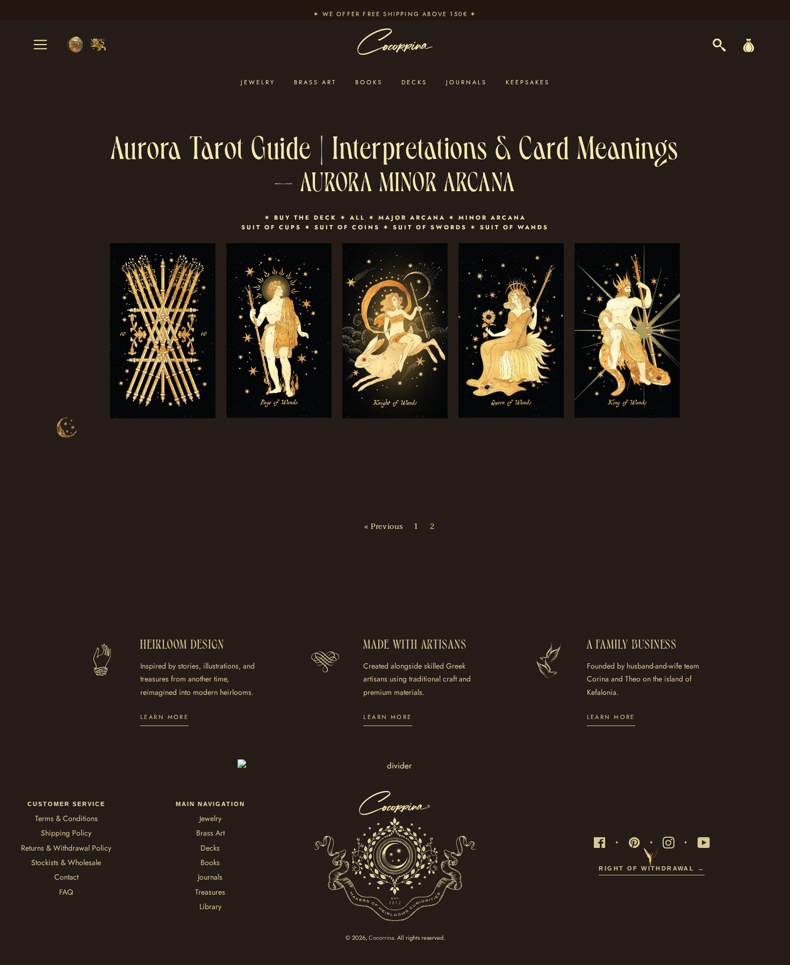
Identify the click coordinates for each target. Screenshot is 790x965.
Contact (66, 877)
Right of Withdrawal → (652, 868)
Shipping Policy (66, 833)
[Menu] (40, 45)
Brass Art (315, 82)
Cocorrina (381, 937)
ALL (357, 217)
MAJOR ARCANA (412, 217)
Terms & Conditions (66, 818)
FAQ (66, 892)
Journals (466, 82)
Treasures (210, 892)
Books (369, 82)
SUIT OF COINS (347, 227)
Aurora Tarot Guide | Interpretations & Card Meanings (395, 145)
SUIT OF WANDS (514, 227)
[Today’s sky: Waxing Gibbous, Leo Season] (86, 45)
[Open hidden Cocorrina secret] (66, 427)
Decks (414, 82)
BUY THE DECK (307, 217)
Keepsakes (528, 82)
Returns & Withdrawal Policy (66, 848)
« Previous (383, 527)
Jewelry (258, 82)
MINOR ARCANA (492, 217)
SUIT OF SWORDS (430, 227)
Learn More (164, 717)
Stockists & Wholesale (66, 862)
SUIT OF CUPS (271, 227)
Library (210, 906)
